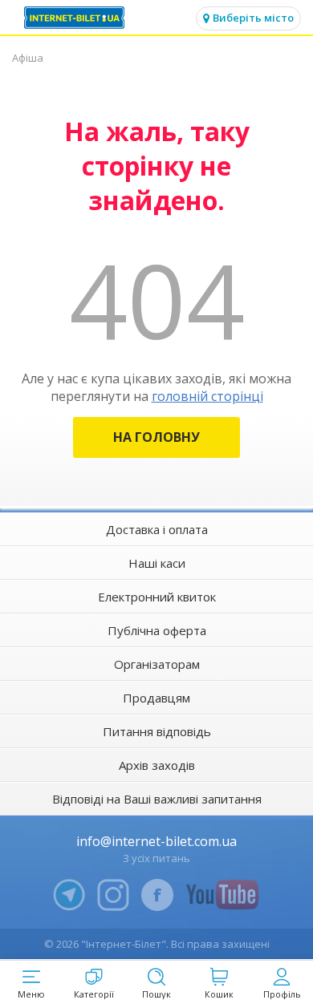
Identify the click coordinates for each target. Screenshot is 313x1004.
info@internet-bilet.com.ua (156, 841)
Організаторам (157, 664)
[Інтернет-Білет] (76, 17)
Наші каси (156, 563)
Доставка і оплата (157, 529)
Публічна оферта (157, 630)
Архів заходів (157, 765)
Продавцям (156, 698)
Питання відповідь (157, 731)
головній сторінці (207, 396)
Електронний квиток (157, 597)
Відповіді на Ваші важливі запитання (157, 799)
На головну (156, 437)
